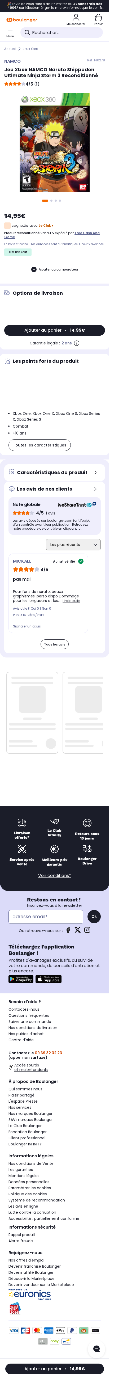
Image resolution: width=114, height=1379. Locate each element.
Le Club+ (46, 225)
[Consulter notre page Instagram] (87, 932)
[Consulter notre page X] (77, 932)
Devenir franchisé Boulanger (34, 1266)
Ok (94, 916)
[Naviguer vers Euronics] (54, 1294)
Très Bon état (17, 252)
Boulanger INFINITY (25, 1144)
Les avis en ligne (23, 1206)
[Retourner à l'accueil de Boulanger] (21, 20)
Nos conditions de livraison (32, 1027)
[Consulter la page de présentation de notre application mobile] (20, 979)
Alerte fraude (20, 1240)
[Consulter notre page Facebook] (68, 932)
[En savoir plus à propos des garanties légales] (76, 343)
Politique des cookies (27, 1194)
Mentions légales (24, 1175)
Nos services (19, 1107)
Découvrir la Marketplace (31, 1278)
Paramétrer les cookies (29, 1188)
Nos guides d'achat (26, 1033)
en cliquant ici (69, 528)
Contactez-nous (24, 1009)
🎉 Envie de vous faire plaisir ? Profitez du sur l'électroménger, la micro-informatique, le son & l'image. (54, 6)
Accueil (10, 49)
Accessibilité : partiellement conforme (43, 1218)
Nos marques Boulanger (30, 1113)
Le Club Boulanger (25, 1125)
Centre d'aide (21, 1040)
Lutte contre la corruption (32, 1212)
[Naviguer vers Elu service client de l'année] (54, 1308)
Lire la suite (71, 601)
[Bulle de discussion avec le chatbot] (96, 1349)
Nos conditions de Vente (31, 1163)
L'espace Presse (23, 1101)
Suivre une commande (29, 1021)
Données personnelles (28, 1181)
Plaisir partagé (21, 1095)
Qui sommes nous (25, 1089)
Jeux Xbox (30, 49)
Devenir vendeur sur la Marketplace (41, 1284)
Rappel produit (21, 1234)
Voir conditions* (54, 875)
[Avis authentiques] (74, 504)
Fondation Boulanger (27, 1132)
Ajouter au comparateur (58, 269)
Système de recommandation (36, 1200)
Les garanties (20, 1169)
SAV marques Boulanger (30, 1119)
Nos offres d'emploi (26, 1260)
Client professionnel (26, 1138)
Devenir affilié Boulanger (31, 1272)
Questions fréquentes (28, 1015)
